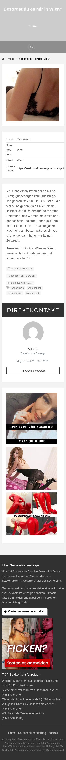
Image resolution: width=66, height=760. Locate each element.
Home (12, 733)
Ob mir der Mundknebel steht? (21, 699)
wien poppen (35, 288)
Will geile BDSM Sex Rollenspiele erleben (28, 704)
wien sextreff (33, 293)
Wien (34, 26)
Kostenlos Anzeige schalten (26, 611)
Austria (33, 349)
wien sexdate (15, 293)
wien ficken (18, 288)
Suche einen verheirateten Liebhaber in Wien (30, 690)
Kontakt (53, 733)
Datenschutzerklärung (32, 733)
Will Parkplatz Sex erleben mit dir (23, 713)
